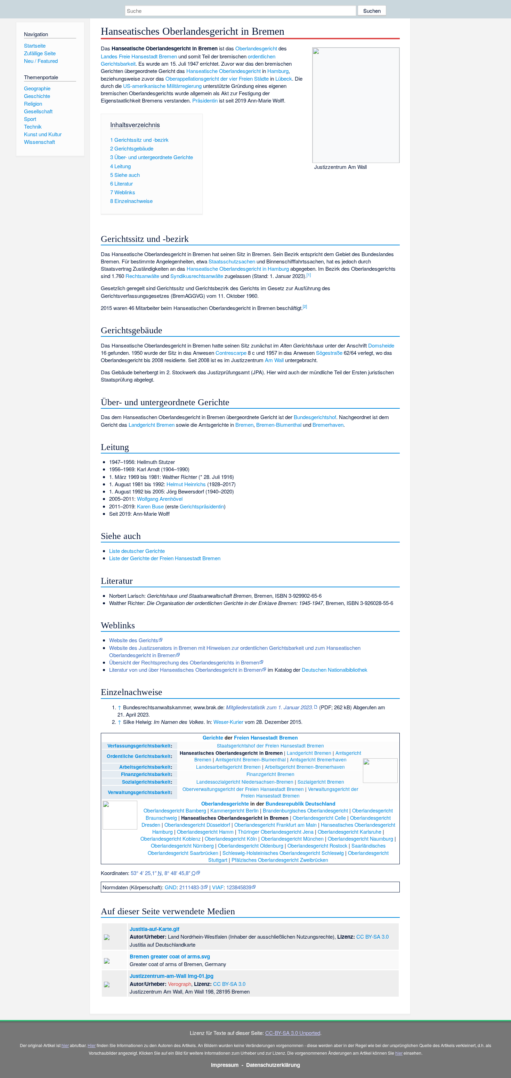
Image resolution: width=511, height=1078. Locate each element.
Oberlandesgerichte (225, 803)
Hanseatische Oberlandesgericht (223, 70)
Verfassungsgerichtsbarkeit (139, 745)
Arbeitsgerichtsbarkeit (145, 766)
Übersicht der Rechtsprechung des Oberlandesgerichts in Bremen (184, 662)
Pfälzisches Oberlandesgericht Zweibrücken (280, 859)
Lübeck (283, 78)
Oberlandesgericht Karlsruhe (349, 831)
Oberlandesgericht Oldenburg (250, 845)
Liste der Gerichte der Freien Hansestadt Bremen (164, 558)
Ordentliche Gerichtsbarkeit (139, 756)
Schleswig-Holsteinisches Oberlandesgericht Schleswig (283, 852)
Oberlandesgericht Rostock (317, 845)
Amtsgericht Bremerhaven (318, 759)
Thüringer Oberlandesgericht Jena (276, 831)
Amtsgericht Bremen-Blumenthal (251, 759)
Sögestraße (329, 352)
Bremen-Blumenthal (278, 424)
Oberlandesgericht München (292, 838)
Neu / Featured (41, 60)
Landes (109, 56)
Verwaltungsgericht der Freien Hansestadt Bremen (299, 792)
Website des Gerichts (133, 640)
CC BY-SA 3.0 (372, 936)
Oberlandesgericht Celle (319, 817)
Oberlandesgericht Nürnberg (182, 845)
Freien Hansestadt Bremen (266, 737)
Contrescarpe (231, 352)
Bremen (244, 424)
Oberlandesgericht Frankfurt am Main (275, 824)
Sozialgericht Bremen (321, 781)
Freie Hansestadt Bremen (148, 56)
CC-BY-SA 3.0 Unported (292, 1032)
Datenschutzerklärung (273, 1065)
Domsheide (381, 345)
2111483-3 (191, 887)
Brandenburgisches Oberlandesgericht (305, 810)
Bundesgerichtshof (315, 416)
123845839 (238, 887)
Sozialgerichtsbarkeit (146, 781)
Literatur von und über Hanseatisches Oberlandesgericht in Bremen (185, 669)
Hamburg (278, 70)
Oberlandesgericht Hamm (205, 831)
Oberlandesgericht (256, 48)
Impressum (225, 1065)
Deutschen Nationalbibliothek (334, 669)
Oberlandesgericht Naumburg (360, 838)
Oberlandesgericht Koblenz (170, 838)
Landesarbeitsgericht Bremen (228, 766)
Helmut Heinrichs (186, 484)
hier (65, 1045)
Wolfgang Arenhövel (159, 498)
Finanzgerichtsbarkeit (146, 774)
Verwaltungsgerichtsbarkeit (139, 792)
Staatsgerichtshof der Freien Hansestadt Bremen (270, 745)
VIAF (218, 887)
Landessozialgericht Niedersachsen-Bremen (244, 781)
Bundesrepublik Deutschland (300, 803)
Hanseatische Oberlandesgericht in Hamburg (238, 268)
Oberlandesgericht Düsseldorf (197, 824)
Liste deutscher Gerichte (137, 550)
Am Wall (274, 360)
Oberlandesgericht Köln (231, 838)
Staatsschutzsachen (232, 261)
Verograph (179, 983)
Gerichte (213, 737)
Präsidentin (205, 100)
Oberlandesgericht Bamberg (175, 810)
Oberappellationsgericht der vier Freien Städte (217, 78)
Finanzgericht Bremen (270, 773)
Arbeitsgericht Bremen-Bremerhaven (305, 766)
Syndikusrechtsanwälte (196, 275)
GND (171, 887)
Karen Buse (150, 506)
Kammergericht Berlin (234, 810)
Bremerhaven (328, 424)
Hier (92, 1045)
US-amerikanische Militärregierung (162, 85)
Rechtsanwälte (142, 275)
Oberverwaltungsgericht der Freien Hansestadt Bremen (243, 788)
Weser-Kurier (228, 721)
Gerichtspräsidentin (202, 506)
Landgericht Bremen (152, 424)
